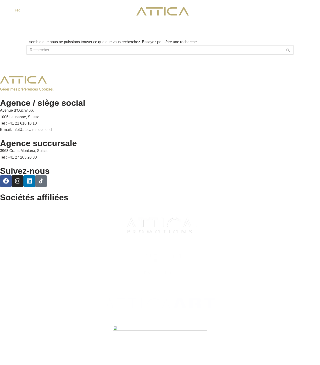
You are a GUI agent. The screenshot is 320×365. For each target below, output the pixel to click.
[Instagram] (17, 181)
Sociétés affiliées (34, 197)
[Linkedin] (29, 181)
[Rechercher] (288, 50)
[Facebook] (6, 181)
